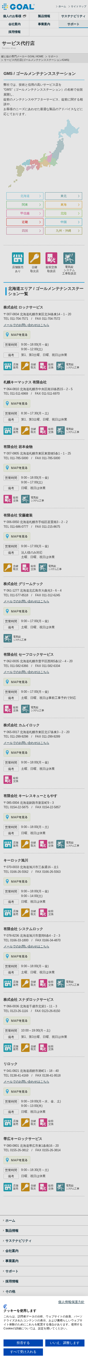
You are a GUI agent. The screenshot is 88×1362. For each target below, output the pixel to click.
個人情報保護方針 (71, 1302)
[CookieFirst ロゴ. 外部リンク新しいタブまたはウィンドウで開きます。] (5, 1306)
